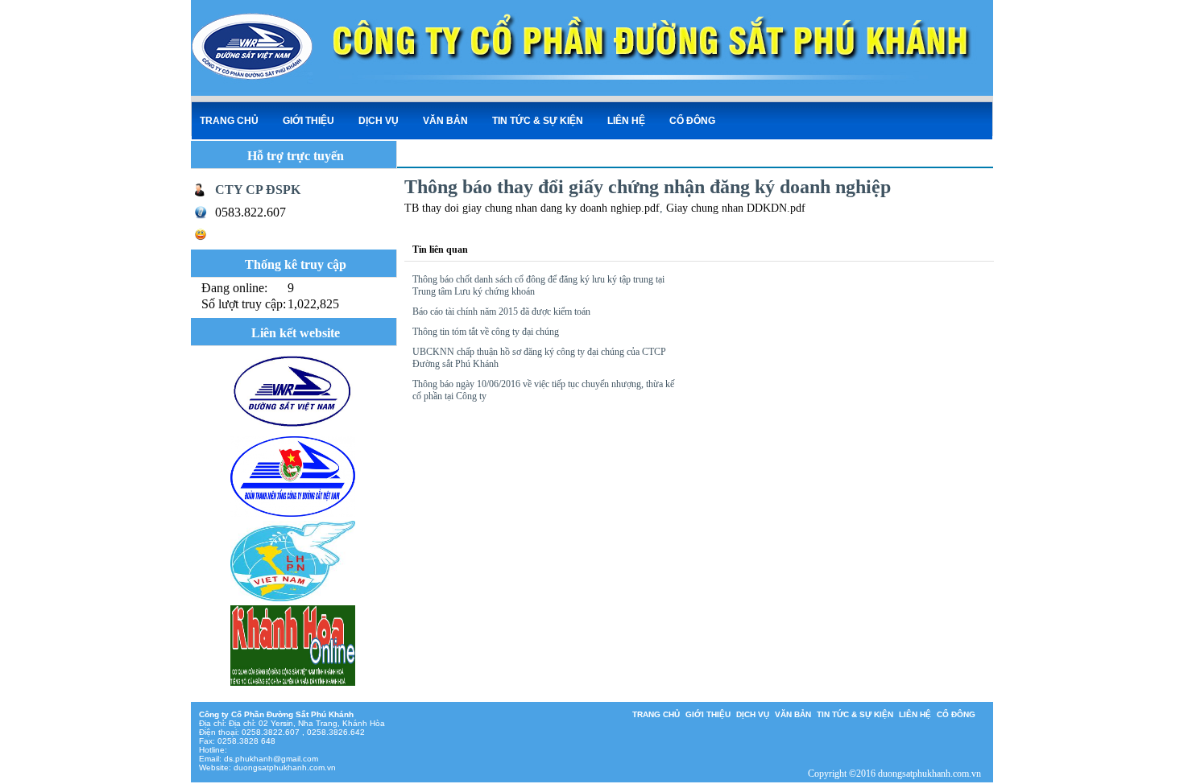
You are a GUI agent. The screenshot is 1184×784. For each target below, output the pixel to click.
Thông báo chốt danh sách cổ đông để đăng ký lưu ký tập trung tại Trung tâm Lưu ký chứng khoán (538, 285)
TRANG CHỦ (229, 120)
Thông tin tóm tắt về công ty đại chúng (485, 331)
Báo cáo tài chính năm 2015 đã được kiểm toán (501, 311)
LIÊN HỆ (626, 120)
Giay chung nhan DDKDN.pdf (735, 208)
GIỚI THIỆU (308, 120)
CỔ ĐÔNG (692, 120)
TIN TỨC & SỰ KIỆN (537, 120)
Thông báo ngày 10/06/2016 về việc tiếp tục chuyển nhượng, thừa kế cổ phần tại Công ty (543, 390)
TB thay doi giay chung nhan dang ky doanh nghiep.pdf (532, 208)
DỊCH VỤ (378, 120)
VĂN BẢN (445, 120)
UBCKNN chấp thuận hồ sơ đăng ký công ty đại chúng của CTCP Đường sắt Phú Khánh (539, 357)
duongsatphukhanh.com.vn (285, 767)
